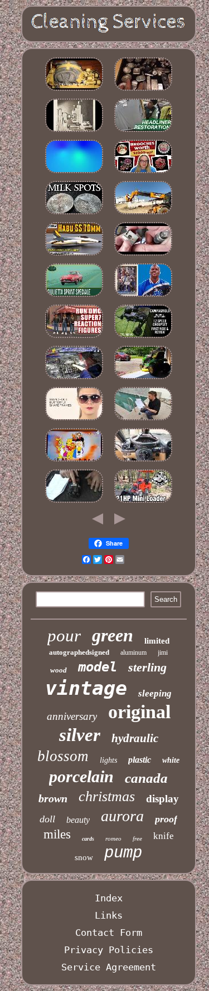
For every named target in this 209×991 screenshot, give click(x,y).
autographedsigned (79, 652)
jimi (163, 652)
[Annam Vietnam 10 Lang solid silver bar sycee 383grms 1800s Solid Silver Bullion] (143, 90)
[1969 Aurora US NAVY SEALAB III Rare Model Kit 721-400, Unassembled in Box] (74, 255)
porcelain (81, 776)
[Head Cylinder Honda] (74, 378)
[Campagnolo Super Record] (143, 337)
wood (58, 670)
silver (79, 735)
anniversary (72, 716)
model (97, 667)
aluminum (133, 652)
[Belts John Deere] (143, 378)
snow (84, 857)
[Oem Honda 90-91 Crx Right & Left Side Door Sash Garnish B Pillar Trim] (143, 131)
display (162, 798)
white (170, 760)
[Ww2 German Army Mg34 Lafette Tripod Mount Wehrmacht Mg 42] (143, 255)
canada (146, 778)
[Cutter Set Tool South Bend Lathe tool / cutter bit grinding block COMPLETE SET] (74, 131)
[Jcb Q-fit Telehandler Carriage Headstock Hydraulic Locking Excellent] (143, 213)
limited (156, 640)
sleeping (155, 693)
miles (57, 834)
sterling (147, 667)
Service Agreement (108, 967)
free (137, 838)
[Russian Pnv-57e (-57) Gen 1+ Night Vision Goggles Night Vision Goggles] (74, 90)
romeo (113, 838)
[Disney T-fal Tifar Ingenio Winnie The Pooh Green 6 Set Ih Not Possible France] (74, 461)
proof (166, 819)
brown (52, 798)
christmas (107, 796)
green (112, 635)
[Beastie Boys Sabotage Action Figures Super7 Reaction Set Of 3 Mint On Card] (74, 337)
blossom (63, 756)
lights (108, 760)
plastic (139, 759)
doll (47, 819)
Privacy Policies (108, 949)
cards (88, 839)
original (139, 711)
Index (109, 898)
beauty (78, 820)
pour (64, 635)
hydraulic (134, 738)
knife (163, 836)
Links (109, 915)
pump (123, 853)
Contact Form (108, 932)
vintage (86, 688)
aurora (122, 816)
